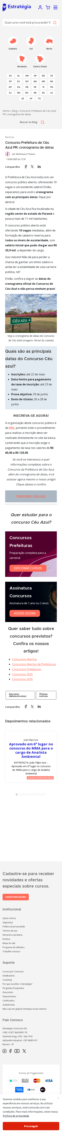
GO (27, 81)
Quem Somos (9, 918)
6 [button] (33, 795)
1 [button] (17, 795)
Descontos (8, 992)
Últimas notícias (43, 695)
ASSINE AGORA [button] (24, 613)
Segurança (8, 922)
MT (10, 87)
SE (22, 99)
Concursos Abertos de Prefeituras (34, 664)
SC (51, 93)
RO (26, 93)
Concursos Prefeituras (26, 669)
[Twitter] (24, 1051)
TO (39, 99)
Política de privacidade (14, 926)
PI (43, 87)
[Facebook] (10, 1051)
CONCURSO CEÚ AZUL (31, 496)
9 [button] (42, 795)
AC (10, 76)
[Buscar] (55, 22)
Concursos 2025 (22, 674)
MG (43, 81)
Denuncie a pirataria (12, 934)
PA (18, 87)
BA (43, 76)
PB (26, 87)
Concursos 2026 (22, 679)
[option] (31, 757)
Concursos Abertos (24, 659)
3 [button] (23, 795)
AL (18, 76)
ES (18, 81)
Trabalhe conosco (11, 951)
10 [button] (45, 795)
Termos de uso (10, 930)
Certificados (8, 1000)
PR (51, 87)
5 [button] (30, 795)
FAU (11, 428)
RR (35, 93)
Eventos (6, 939)
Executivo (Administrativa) (17, 695)
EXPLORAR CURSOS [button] (28, 568)
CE (51, 76)
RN (18, 93)
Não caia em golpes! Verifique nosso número (25, 1008)
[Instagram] (4, 1051)
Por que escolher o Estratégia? (17, 984)
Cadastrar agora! (15, 897)
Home (6, 110)
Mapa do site (9, 943)
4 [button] (26, 795)
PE (35, 87)
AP (35, 76)
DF (10, 81)
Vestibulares (9, 975)
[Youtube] (16, 1051)
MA (35, 81)
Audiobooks (9, 1004)
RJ (10, 93)
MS (51, 81)
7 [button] (36, 795)
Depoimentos (9, 996)
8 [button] (39, 795)
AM (27, 76)
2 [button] (20, 795)
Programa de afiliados (13, 947)
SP (31, 99)
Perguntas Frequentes (13, 988)
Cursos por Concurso (13, 971)
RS (43, 93)
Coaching (7, 979)
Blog (14, 110)
